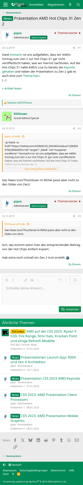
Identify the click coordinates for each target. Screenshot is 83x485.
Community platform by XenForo (35, 481)
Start (6, 474)
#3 (79, 216)
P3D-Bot (15, 344)
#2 (79, 128)
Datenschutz (58, 470)
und (19, 102)
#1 (79, 47)
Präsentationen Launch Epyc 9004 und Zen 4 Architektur (43, 359)
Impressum (10, 470)
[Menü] (5, 5)
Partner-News (29, 344)
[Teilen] (74, 48)
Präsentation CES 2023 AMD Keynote (50, 378)
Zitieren (76, 95)
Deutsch (16, 465)
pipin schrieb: (13, 136)
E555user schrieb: (15, 224)
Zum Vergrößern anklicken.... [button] (42, 169)
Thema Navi (31, 76)
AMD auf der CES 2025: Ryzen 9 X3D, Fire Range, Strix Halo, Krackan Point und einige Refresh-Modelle (43, 336)
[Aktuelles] (70, 4)
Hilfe (71, 470)
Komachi (16, 54)
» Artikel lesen (12, 88)
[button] (7, 280)
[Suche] (78, 4)
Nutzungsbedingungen (34, 470)
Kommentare (25, 366)
